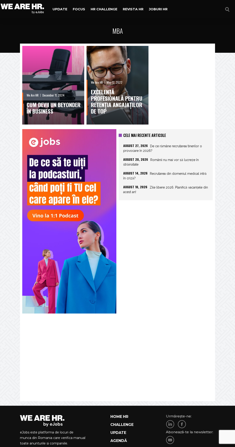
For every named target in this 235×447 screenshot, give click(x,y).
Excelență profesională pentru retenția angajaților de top (116, 101)
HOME (116, 416)
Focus (79, 9)
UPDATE (118, 432)
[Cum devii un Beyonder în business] (53, 85)
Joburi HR (158, 9)
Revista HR (133, 9)
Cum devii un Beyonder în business (54, 107)
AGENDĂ (118, 441)
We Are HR (33, 95)
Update (60, 9)
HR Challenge (104, 9)
